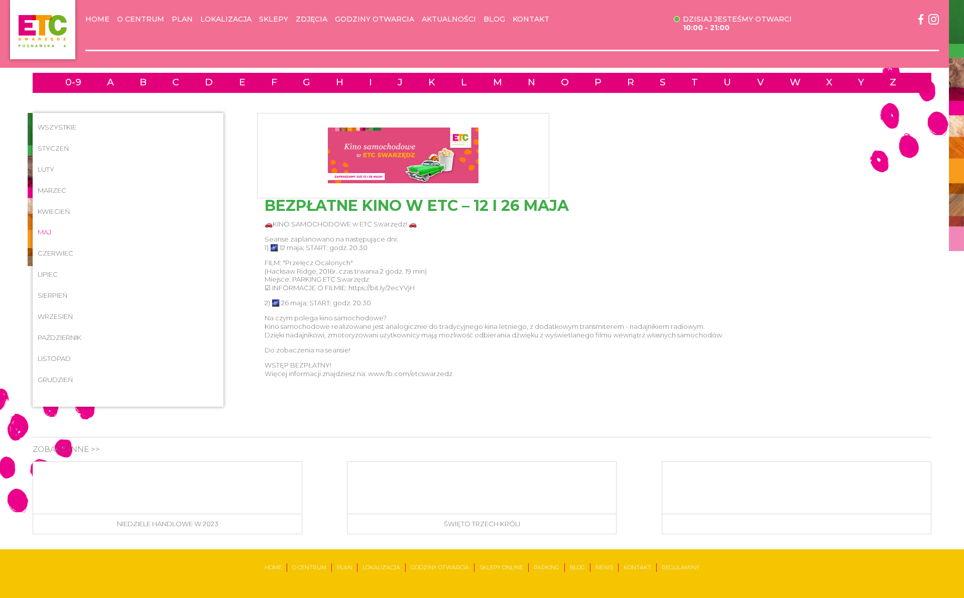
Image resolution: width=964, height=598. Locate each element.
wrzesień (55, 316)
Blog (494, 19)
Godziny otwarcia (374, 19)
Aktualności (449, 19)
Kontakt (531, 19)
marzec (52, 190)
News (604, 567)
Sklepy (273, 19)
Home (97, 19)
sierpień (53, 295)
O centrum (140, 19)
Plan (182, 19)
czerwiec (55, 253)
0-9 (73, 82)
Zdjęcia (311, 19)
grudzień (55, 380)
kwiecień (54, 211)
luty (46, 169)
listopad (54, 358)
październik (59, 337)
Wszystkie (57, 127)
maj (44, 232)
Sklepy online (501, 567)
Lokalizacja (226, 19)
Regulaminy (680, 567)
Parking (546, 567)
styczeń (53, 148)
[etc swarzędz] (42, 29)
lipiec (48, 274)
